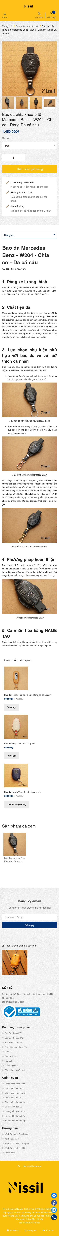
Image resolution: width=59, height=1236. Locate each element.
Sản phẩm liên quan (18, 660)
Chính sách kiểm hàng (15, 1084)
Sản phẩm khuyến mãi (15, 1070)
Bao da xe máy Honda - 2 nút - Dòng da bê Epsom (27, 694)
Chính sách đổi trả (13, 1097)
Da (19, 1166)
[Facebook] (54, 1203)
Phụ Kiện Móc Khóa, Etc (16, 1047)
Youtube (49, 1230)
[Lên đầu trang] (52, 1226)
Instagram (32, 1230)
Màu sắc (6, 138)
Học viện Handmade (32, 1166)
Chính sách (10, 1152)
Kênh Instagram (12, 1139)
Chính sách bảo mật (14, 1088)
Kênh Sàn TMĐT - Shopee (17, 1143)
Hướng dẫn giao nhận (15, 1111)
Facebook (14, 1230)
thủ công (37, 565)
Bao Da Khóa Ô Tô (13, 1033)
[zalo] (54, 1210)
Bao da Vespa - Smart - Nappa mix (20, 743)
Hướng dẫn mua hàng (15, 1120)
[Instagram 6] (44, 962)
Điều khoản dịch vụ (13, 1107)
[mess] (54, 1195)
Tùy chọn (11, 707)
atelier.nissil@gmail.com (13, 1001)
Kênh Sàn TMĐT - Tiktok (16, 1148)
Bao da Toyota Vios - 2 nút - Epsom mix (22, 791)
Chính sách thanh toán (15, 1102)
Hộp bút (8, 1061)
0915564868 (8, 997)
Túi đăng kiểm (11, 1065)
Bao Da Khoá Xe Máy (14, 1038)
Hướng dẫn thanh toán (15, 1116)
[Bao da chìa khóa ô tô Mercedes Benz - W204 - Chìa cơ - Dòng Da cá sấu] (14, 844)
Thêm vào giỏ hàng (16, 804)
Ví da (7, 1052)
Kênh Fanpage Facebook (16, 1134)
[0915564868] (54, 1217)
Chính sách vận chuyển (15, 1093)
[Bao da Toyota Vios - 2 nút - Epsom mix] (16, 775)
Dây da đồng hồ (12, 1056)
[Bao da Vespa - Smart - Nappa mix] (16, 726)
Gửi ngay (29, 925)
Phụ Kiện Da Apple (13, 1042)
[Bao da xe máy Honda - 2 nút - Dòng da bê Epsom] (16, 678)
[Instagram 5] (14, 962)
